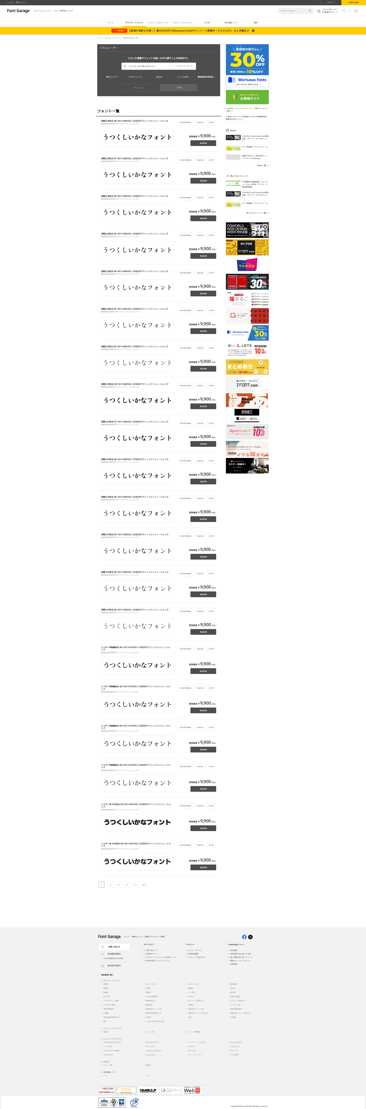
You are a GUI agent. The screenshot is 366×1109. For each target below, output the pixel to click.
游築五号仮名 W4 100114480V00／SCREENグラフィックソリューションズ (134, 271)
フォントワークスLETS (197, 1042)
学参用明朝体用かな (153, 1013)
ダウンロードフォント (134, 22)
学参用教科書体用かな (112, 1017)
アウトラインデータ (184, 66)
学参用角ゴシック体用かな (198, 1013)
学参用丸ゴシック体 (195, 1009)
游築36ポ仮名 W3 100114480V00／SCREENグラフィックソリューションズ (134, 572)
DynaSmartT (150, 1055)
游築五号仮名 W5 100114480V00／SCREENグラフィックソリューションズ (134, 233)
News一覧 (261, 165)
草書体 (148, 992)
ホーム (110, 22)
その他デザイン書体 (111, 1000)
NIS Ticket (192, 1050)
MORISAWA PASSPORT (112, 1042)
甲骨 (189, 1017)
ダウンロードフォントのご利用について (161, 957)
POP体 (190, 996)
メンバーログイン (195, 950)
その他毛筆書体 (152, 996)
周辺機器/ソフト (231, 22)
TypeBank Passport (153, 1050)
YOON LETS (234, 1046)
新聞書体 (149, 1005)
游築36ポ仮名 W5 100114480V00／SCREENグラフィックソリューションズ (134, 497)
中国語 (106, 1013)
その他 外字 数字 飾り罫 (155, 1021)
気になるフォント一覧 (256, 212)
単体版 (148, 1065)
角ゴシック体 (151, 984)
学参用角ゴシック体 (153, 1009)
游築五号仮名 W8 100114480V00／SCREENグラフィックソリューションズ (134, 121)
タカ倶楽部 (234, 1055)
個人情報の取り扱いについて (241, 957)
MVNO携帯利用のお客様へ (114, 958)
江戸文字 (106, 996)
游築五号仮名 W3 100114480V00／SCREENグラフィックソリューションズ (134, 309)
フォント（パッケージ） (159, 22)
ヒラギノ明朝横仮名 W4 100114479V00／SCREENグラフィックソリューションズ (135, 727)
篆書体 (106, 992)
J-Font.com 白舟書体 (111, 1050)
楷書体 (106, 988)
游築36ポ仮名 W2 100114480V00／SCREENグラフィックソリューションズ (134, 609)
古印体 (232, 988)
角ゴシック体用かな (195, 1000)
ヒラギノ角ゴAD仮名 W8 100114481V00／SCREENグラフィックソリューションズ (136, 845)
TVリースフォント (195, 1055)
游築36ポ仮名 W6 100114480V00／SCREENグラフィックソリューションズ (134, 459)
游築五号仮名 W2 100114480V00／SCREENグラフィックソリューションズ (134, 346)
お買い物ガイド (152, 950)
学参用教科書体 (236, 1009)
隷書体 (190, 988)
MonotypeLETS (236, 1042)
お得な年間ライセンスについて (158, 960)
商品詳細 (203, 143)
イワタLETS (107, 1046)
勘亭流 (232, 992)
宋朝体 (190, 1005)
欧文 (105, 1021)
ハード (106, 1075)
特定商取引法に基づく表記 (240, 954)
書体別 (106, 1032)
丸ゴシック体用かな (238, 1000)
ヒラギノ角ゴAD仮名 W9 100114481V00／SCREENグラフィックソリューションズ (136, 805)
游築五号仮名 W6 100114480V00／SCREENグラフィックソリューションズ (134, 196)
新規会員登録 (354, 2)
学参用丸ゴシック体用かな (240, 1013)
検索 (180, 87)
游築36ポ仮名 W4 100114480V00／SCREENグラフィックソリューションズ (134, 534)
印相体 (148, 1017)
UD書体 (233, 1017)
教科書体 (233, 984)
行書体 (148, 988)
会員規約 (233, 964)
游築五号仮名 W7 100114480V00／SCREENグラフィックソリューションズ (134, 158)
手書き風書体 (235, 996)
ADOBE (207, 22)
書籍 (255, 22)
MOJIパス (234, 1050)
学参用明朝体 (108, 1009)
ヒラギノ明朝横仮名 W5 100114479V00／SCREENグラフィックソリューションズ (135, 688)
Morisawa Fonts (152, 1042)
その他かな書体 (109, 1005)
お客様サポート (152, 954)
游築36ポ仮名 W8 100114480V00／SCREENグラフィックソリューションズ (134, 384)
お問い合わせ (114, 946)
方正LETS (191, 1046)
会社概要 (233, 950)
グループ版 (107, 1065)
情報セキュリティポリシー (240, 960)
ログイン (330, 2)
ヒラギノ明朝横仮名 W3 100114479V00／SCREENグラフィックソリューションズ (135, 766)
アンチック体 (235, 1005)
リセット (140, 87)
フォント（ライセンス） (183, 22)
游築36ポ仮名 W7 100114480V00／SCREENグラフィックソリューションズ (134, 421)
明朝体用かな (151, 1000)
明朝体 (106, 984)
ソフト (148, 1075)
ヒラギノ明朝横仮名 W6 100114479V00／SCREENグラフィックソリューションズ (135, 648)
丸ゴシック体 (193, 984)
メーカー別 (150, 1032)
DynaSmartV (108, 1055)
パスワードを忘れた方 (196, 957)
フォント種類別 (194, 1032)
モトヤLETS (150, 1046)
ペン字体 (191, 992)
